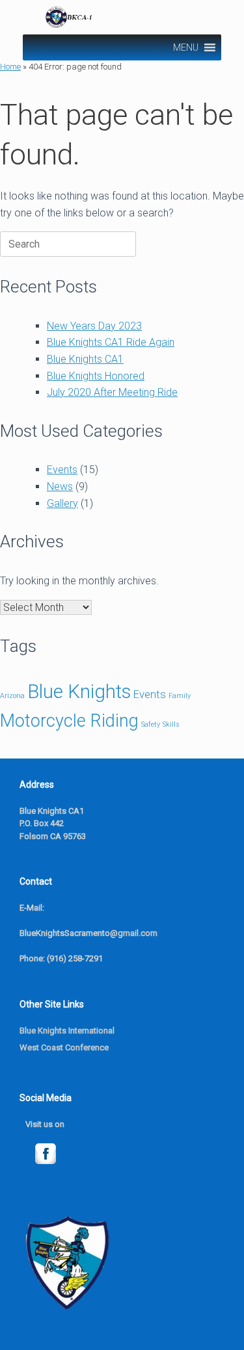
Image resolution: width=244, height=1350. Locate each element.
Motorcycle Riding (69, 720)
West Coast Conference (64, 1047)
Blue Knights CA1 (85, 359)
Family (180, 696)
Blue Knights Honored (95, 376)
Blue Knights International (67, 1030)
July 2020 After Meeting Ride (112, 392)
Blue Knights (79, 692)
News (60, 486)
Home (10, 66)
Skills (171, 724)
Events (62, 469)
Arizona (12, 696)
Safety (150, 724)
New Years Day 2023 (94, 326)
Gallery (62, 503)
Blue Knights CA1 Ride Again (110, 342)
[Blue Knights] (123, 17)
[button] (185, 47)
